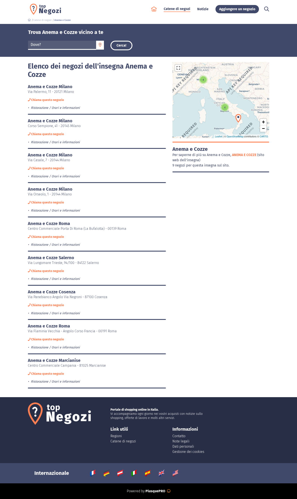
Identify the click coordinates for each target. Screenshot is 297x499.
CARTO (264, 136)
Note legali (180, 441)
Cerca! (121, 45)
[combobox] (62, 45)
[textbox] (62, 45)
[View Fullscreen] (178, 68)
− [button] (263, 128)
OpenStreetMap (235, 136)
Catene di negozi (123, 441)
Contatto (178, 436)
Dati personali (183, 446)
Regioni (116, 436)
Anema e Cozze (244, 155)
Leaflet (218, 136)
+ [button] (263, 122)
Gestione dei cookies (188, 452)
